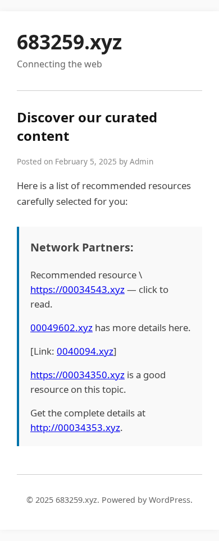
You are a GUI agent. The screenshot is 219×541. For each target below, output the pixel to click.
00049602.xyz (61, 327)
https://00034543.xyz (77, 289)
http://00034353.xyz (75, 427)
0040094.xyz (85, 351)
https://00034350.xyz (77, 374)
